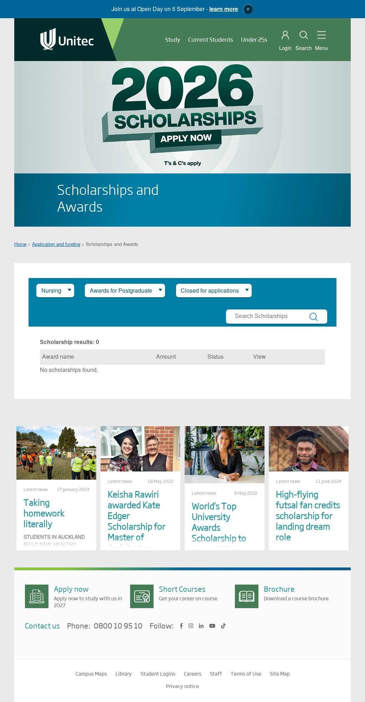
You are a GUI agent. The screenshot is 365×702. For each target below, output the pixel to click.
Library (123, 673)
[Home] (67, 39)
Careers (192, 673)
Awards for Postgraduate (121, 290)
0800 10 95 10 (118, 626)
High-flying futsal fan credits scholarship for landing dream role (308, 515)
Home (20, 244)
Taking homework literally (44, 513)
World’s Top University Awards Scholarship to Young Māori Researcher (219, 532)
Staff (216, 673)
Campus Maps (91, 673)
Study (172, 39)
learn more (223, 9)
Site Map (280, 673)
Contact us (42, 625)
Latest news (36, 489)
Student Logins (157, 673)
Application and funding (56, 244)
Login (285, 47)
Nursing (51, 290)
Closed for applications (210, 290)
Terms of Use (246, 673)
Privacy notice (182, 686)
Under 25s (254, 39)
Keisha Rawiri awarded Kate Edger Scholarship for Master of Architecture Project (136, 526)
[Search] (313, 317)
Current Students (210, 39)
